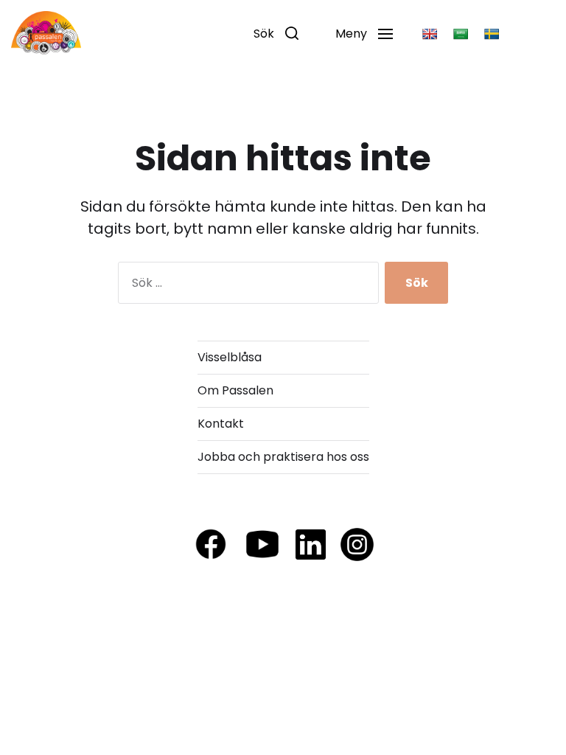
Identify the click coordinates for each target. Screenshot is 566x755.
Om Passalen (235, 390)
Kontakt (221, 423)
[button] (276, 33)
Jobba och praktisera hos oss (283, 456)
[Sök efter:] (245, 286)
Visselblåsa (230, 357)
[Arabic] (460, 34)
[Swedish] (491, 34)
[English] (429, 34)
